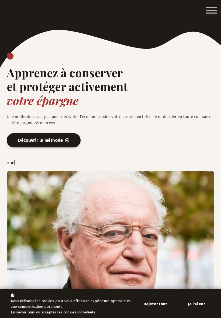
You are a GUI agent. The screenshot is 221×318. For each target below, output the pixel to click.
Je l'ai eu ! (196, 304)
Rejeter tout (155, 304)
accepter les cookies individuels (68, 312)
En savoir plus (23, 312)
